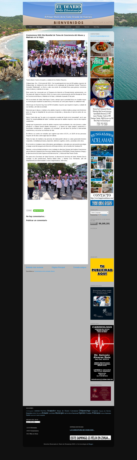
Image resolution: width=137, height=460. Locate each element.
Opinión (78, 27)
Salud (28, 415)
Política (103, 413)
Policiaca (96, 413)
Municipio (39, 27)
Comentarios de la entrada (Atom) (44, 271)
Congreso (49, 27)
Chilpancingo (84, 411)
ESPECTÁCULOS (37, 413)
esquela (42, 415)
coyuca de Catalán (35, 415)
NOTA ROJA (68, 413)
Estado (58, 27)
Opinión (30, 411)
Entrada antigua (79, 267)
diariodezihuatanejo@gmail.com (99, 36)
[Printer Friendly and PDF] (29, 210)
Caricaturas (68, 27)
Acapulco (51, 411)
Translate (104, 215)
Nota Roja (96, 27)
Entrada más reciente (34, 267)
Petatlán (89, 413)
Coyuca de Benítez (105, 411)
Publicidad (108, 413)
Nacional (86, 27)
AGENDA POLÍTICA (40, 411)
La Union (52, 413)
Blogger (91, 444)
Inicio (30, 27)
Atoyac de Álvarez (63, 411)
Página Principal (58, 267)
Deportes (29, 413)
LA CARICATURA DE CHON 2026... (82, 430)
